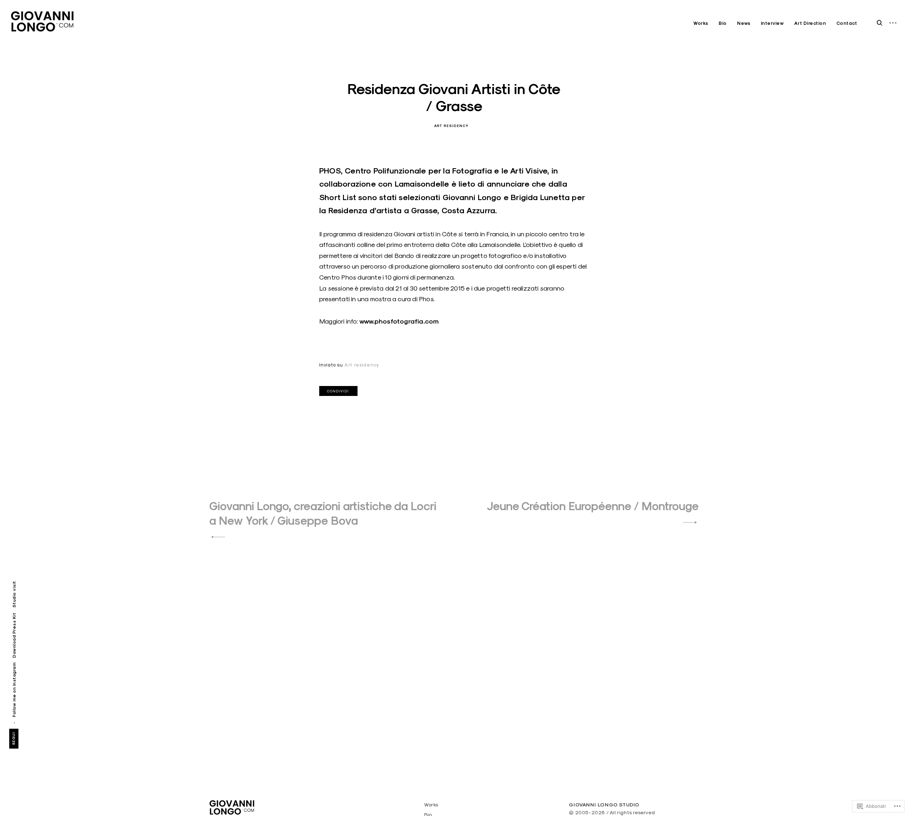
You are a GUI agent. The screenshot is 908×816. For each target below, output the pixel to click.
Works (700, 23)
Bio (723, 23)
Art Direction (810, 23)
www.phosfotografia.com (399, 321)
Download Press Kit (14, 635)
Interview (772, 23)
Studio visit (14, 594)
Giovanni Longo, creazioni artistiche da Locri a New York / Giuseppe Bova (322, 513)
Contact (846, 23)
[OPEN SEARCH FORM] (879, 23)
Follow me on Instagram (14, 689)
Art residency (451, 125)
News (743, 23)
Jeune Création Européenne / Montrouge (593, 506)
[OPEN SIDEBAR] (893, 23)
